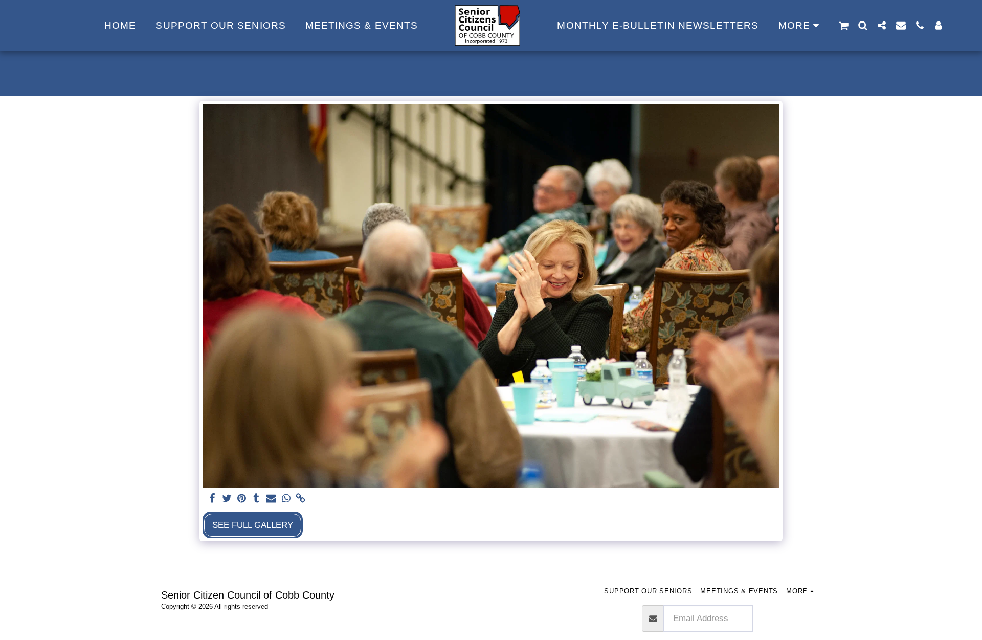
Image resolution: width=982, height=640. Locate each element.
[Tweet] (226, 498)
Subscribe (786, 618)
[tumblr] (256, 498)
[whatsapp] (286, 498)
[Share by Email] (271, 498)
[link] (301, 498)
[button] (843, 25)
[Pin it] (241, 498)
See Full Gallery (252, 524)
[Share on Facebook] (212, 498)
